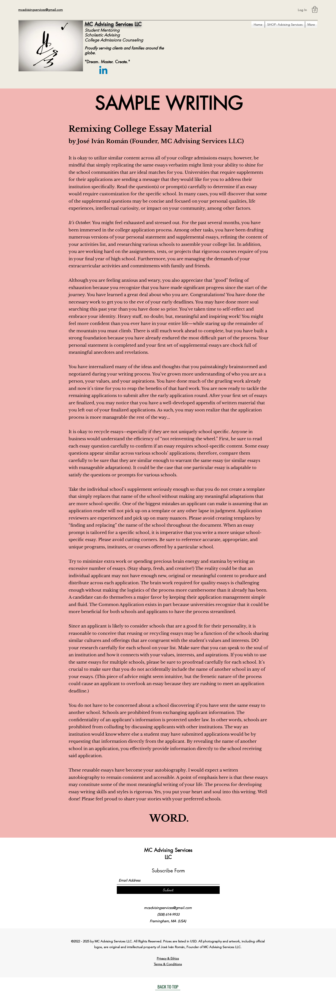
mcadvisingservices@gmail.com (168, 908)
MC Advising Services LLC (113, 24)
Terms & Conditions (168, 964)
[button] (314, 9)
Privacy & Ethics (168, 958)
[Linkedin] (103, 71)
